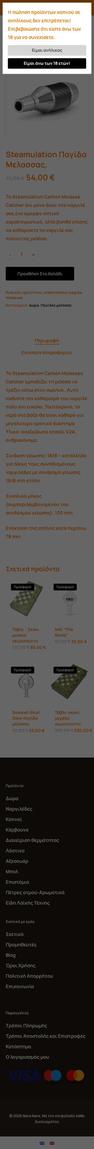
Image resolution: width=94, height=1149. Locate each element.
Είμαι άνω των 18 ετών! (47, 63)
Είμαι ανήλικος (47, 50)
